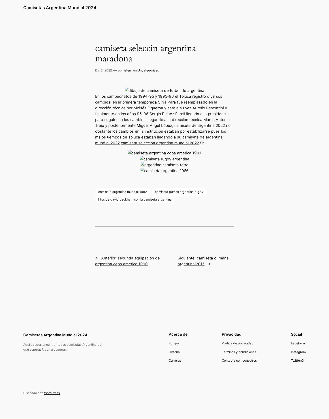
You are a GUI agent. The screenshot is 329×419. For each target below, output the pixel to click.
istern (128, 70)
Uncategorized (148, 70)
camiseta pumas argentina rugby (179, 192)
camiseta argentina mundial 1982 (122, 192)
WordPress (52, 393)
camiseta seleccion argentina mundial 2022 (160, 143)
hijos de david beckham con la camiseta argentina (135, 199)
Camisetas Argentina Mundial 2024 (59, 7)
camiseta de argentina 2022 (199, 125)
